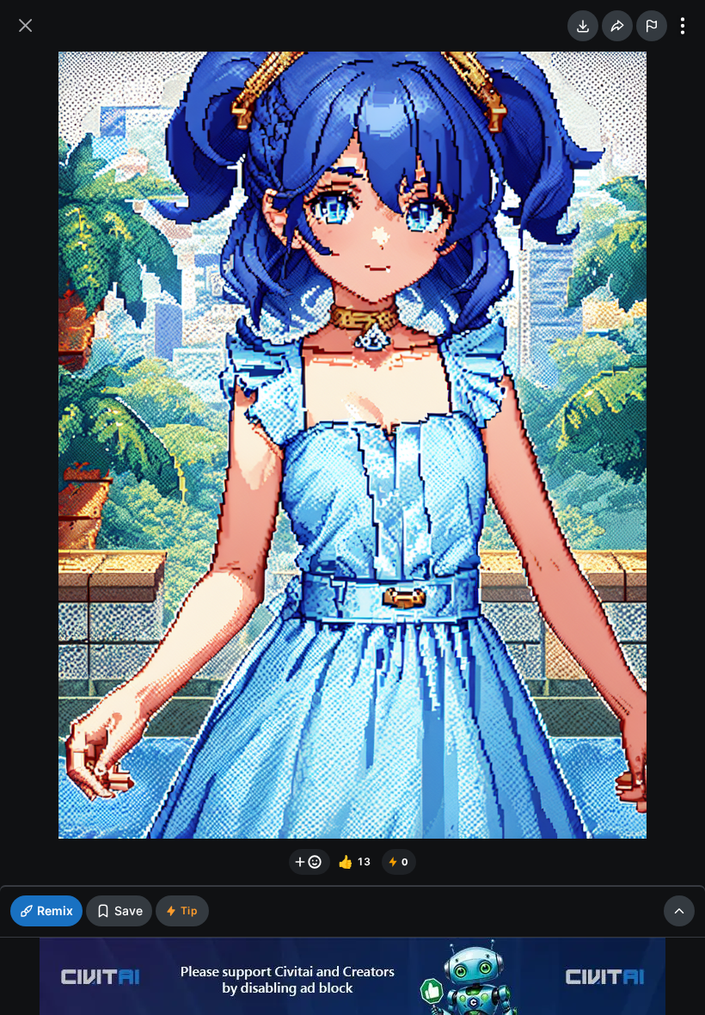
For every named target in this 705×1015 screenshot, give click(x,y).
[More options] (683, 26)
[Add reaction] (309, 862)
